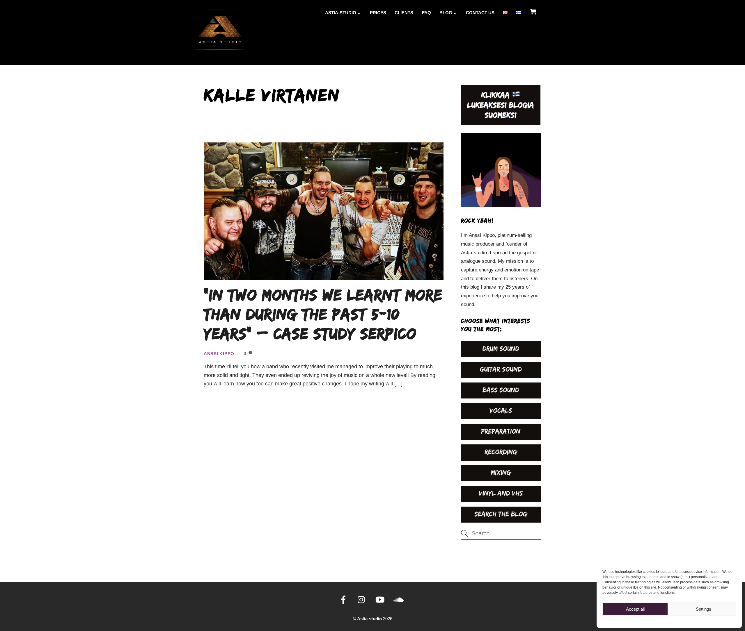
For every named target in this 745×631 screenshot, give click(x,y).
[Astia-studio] (220, 51)
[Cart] (533, 11)
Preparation (333, 127)
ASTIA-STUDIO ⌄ (343, 12)
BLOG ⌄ (448, 12)
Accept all (635, 609)
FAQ (426, 12)
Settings (703, 609)
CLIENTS (404, 12)
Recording (295, 127)
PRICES (378, 12)
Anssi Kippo (219, 353)
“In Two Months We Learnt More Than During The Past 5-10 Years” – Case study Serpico (323, 314)
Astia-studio (369, 618)
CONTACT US (480, 12)
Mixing (366, 127)
